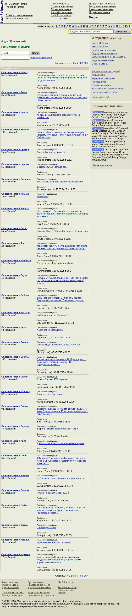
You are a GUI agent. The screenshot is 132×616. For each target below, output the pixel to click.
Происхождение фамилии (41, 595)
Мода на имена (99, 63)
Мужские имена (17, 3)
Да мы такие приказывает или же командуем (60, 443)
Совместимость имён (13, 592)
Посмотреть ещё (100, 97)
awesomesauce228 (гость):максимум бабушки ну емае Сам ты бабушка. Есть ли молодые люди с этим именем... (62, 411)
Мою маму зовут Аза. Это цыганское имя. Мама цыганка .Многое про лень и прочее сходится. (62, 247)
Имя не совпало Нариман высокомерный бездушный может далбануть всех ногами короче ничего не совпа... (59, 559)
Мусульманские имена (102, 6)
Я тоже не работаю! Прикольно (53, 493)
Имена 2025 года (100, 43)
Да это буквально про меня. (51, 152)
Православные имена (102, 3)
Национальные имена (103, 60)
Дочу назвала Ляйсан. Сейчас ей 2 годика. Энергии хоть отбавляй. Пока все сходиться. (60, 299)
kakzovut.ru (62, 606)
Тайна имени (98, 75)
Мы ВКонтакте (65, 582)
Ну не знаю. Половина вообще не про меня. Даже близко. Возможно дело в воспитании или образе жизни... (62, 97)
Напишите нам (65, 590)
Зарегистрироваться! (41, 57)
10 (85, 63)
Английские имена (61, 12)
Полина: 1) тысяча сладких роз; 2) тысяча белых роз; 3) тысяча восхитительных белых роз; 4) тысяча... (62, 280)
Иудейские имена (99, 12)
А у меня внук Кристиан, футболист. (56, 263)
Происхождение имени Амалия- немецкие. (59, 344)
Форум (4, 41)
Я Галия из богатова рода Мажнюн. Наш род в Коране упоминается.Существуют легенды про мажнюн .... (61, 461)
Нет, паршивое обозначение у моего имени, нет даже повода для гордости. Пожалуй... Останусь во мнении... (62, 214)
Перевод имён (99, 81)
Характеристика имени (103, 78)
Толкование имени (101, 85)
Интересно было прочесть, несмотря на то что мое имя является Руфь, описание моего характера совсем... (61, 510)
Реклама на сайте (67, 587)
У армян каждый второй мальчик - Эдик (57, 428)
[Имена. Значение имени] (2, 11)
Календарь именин (17, 18)
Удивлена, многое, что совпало (53, 542)
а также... (65, 18)
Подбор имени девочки (104, 50)
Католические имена (101, 9)
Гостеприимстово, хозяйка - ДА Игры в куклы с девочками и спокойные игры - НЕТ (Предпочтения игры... (61, 362)
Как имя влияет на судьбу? (106, 71)
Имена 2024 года (100, 46)
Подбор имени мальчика (104, 53)
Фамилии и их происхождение (107, 88)
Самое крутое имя (46, 527)
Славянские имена (62, 6)
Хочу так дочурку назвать (50, 394)
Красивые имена (10, 587)
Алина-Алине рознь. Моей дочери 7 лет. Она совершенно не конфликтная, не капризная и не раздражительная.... (62, 78)
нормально (42, 196)
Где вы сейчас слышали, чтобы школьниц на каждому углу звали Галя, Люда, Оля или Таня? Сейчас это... (62, 135)
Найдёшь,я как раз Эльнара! (52, 315)
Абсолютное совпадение (50, 330)
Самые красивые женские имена (108, 57)
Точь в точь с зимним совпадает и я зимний (60, 181)
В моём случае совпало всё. (52, 167)
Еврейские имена (61, 15)
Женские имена (15, 6)
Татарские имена (61, 9)
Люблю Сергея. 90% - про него (53, 379)
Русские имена (60, 3)
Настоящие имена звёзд (104, 92)
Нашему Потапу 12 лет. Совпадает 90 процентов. (62, 231)
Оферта (62, 592)
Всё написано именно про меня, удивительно (60, 478)
